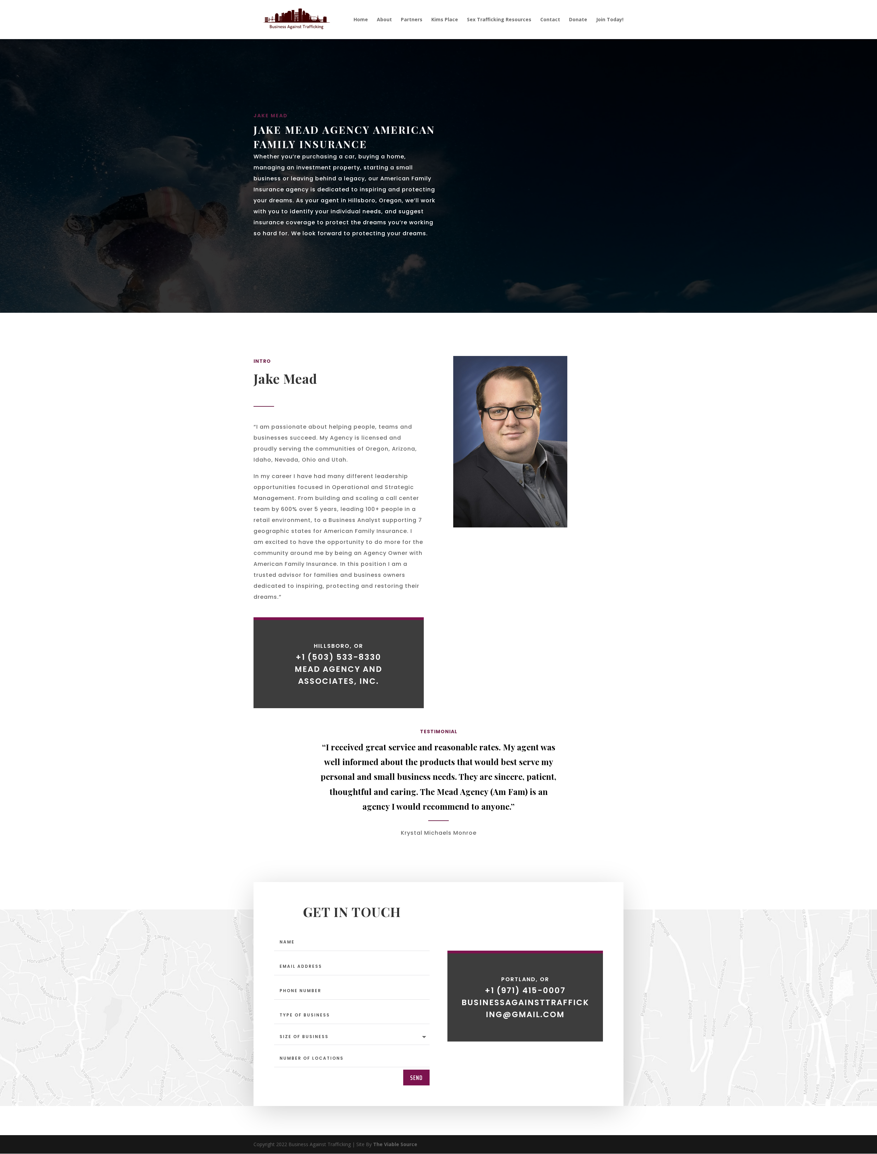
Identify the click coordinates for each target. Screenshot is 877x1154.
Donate (578, 20)
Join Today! (609, 20)
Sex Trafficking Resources (499, 20)
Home (361, 20)
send (416, 1077)
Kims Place (444, 20)
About (384, 20)
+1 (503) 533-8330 (338, 657)
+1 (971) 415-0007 (525, 990)
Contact (550, 20)
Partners (411, 20)
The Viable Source (395, 1144)
